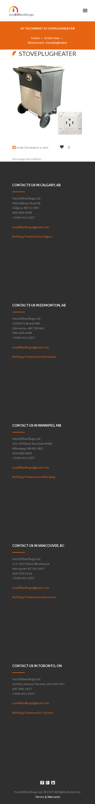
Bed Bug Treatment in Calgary (32, 236)
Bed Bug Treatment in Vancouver (34, 597)
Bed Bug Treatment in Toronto (32, 713)
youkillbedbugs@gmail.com (30, 227)
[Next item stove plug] (65, 100)
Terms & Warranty (47, 797)
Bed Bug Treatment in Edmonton (34, 357)
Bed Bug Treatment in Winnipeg (33, 477)
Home (35, 38)
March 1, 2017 (38, 147)
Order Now (52, 38)
